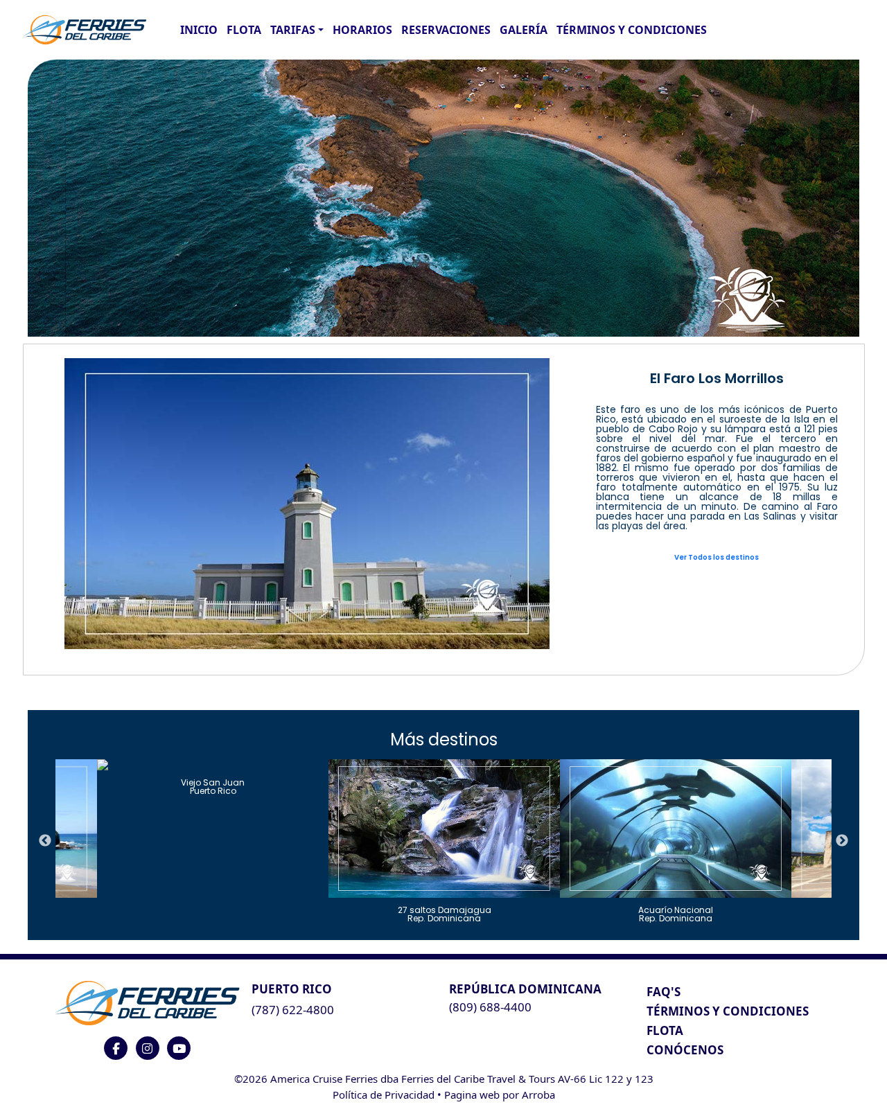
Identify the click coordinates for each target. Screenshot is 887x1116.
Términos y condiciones (631, 29)
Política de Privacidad (383, 1094)
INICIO (199, 29)
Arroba (538, 1094)
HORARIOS (362, 29)
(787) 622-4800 (293, 1010)
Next (842, 841)
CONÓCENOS (685, 1050)
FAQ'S (663, 992)
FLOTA (244, 29)
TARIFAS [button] (292, 29)
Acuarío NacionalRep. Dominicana (675, 913)
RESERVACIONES (446, 29)
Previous (45, 841)
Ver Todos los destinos (716, 557)
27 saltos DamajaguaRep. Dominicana (444, 913)
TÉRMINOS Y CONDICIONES (728, 1011)
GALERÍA (523, 29)
